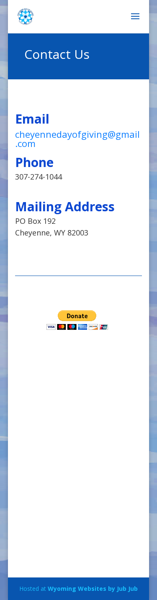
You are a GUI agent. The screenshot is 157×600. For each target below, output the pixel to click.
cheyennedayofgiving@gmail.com (77, 138)
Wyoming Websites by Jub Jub (93, 588)
